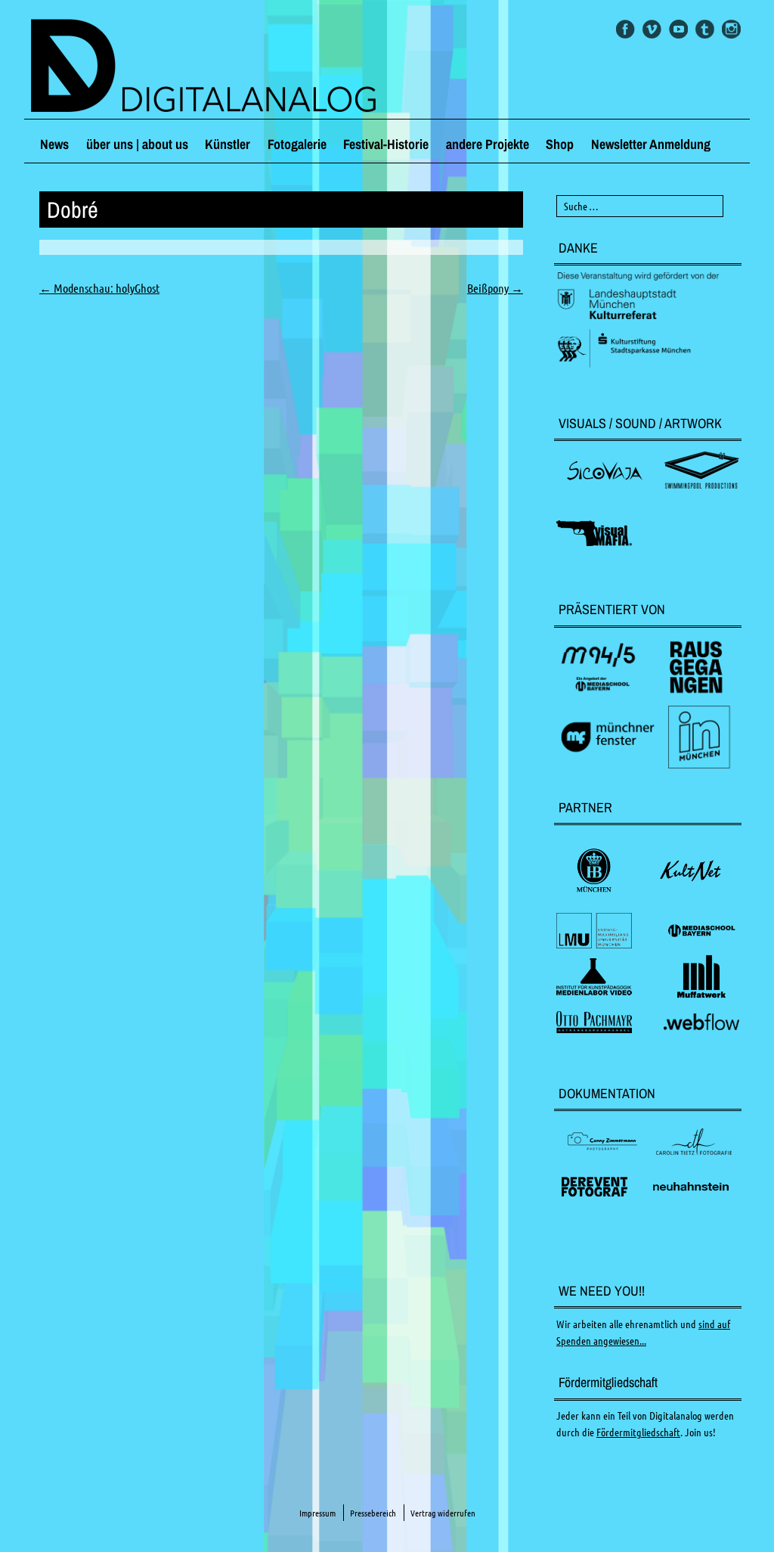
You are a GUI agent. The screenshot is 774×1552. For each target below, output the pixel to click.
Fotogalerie (297, 144)
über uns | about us (137, 144)
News (54, 144)
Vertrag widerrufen (442, 1513)
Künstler (227, 144)
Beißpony (495, 288)
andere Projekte (487, 144)
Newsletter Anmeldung (651, 144)
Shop (560, 144)
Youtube (678, 29)
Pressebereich (373, 1513)
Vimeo (651, 29)
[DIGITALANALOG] (387, 67)
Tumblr (704, 29)
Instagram (731, 29)
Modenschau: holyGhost (99, 288)
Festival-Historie (386, 144)
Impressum (317, 1513)
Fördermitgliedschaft (638, 1432)
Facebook (625, 29)
